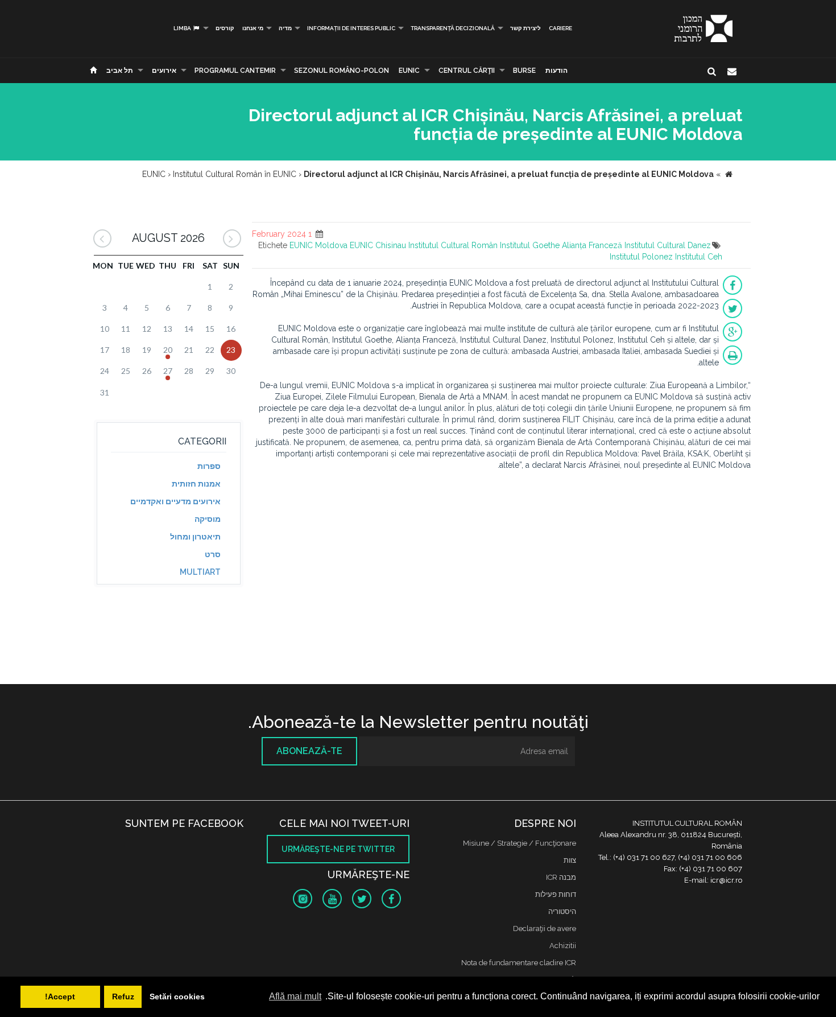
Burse (524, 71)
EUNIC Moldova (318, 245)
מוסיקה (207, 519)
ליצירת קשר (525, 28)
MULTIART (200, 572)
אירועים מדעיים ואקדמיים (175, 501)
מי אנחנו (252, 28)
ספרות (209, 466)
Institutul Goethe (530, 245)
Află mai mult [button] (295, 996)
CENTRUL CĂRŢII (466, 71)
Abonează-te (309, 751)
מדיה (285, 28)
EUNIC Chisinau (378, 245)
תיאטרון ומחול (195, 536)
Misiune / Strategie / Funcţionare (519, 843)
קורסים (225, 28)
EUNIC (409, 71)
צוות (570, 860)
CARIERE (560, 28)
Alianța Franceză (592, 245)
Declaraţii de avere (544, 928)
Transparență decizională (453, 28)
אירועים (164, 71)
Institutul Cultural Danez (667, 245)
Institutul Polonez (641, 256)
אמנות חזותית (196, 483)
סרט (213, 554)
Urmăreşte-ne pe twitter (338, 849)
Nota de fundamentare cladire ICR (518, 962)
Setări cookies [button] (177, 996)
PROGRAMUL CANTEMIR (235, 71)
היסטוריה (562, 911)
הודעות (556, 71)
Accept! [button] (60, 996)
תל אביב (119, 71)
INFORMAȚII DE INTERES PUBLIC (351, 28)
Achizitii (562, 945)
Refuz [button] (123, 996)
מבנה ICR (561, 877)
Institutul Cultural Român (453, 245)
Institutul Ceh (698, 256)
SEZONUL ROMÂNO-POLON (341, 71)
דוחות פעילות (555, 894)
